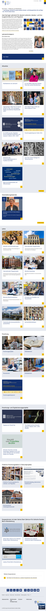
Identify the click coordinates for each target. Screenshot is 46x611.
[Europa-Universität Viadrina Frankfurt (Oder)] (6, 3)
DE (39, 0)
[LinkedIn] (28, 590)
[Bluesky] (35, 590)
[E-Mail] (14, 590)
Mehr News (41, 190)
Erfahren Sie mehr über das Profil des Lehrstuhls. (10, 30)
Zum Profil (31, 51)
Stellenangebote (24, 594)
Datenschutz (12, 594)
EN (41, 0)
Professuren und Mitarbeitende (14, 8)
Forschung (29, 599)
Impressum (7, 594)
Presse (28, 594)
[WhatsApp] (17, 590)
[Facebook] (31, 590)
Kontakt (3, 594)
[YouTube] (38, 590)
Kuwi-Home (4, 8)
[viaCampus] (8, 590)
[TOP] (45, 306)
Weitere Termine (40, 222)
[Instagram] (25, 590)
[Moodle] (11, 590)
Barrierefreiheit (17, 594)
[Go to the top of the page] (30, 594)
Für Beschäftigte (36, 0)
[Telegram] (20, 590)
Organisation (5, 599)
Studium (20, 599)
